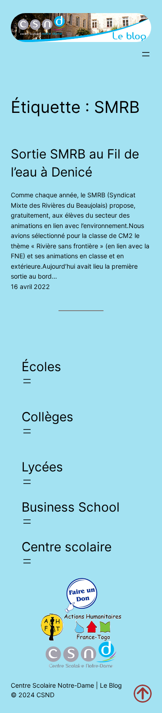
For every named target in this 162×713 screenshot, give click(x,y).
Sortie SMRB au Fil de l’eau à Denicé (75, 162)
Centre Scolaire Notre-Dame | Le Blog (66, 685)
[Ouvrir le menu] (145, 54)
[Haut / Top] (143, 694)
